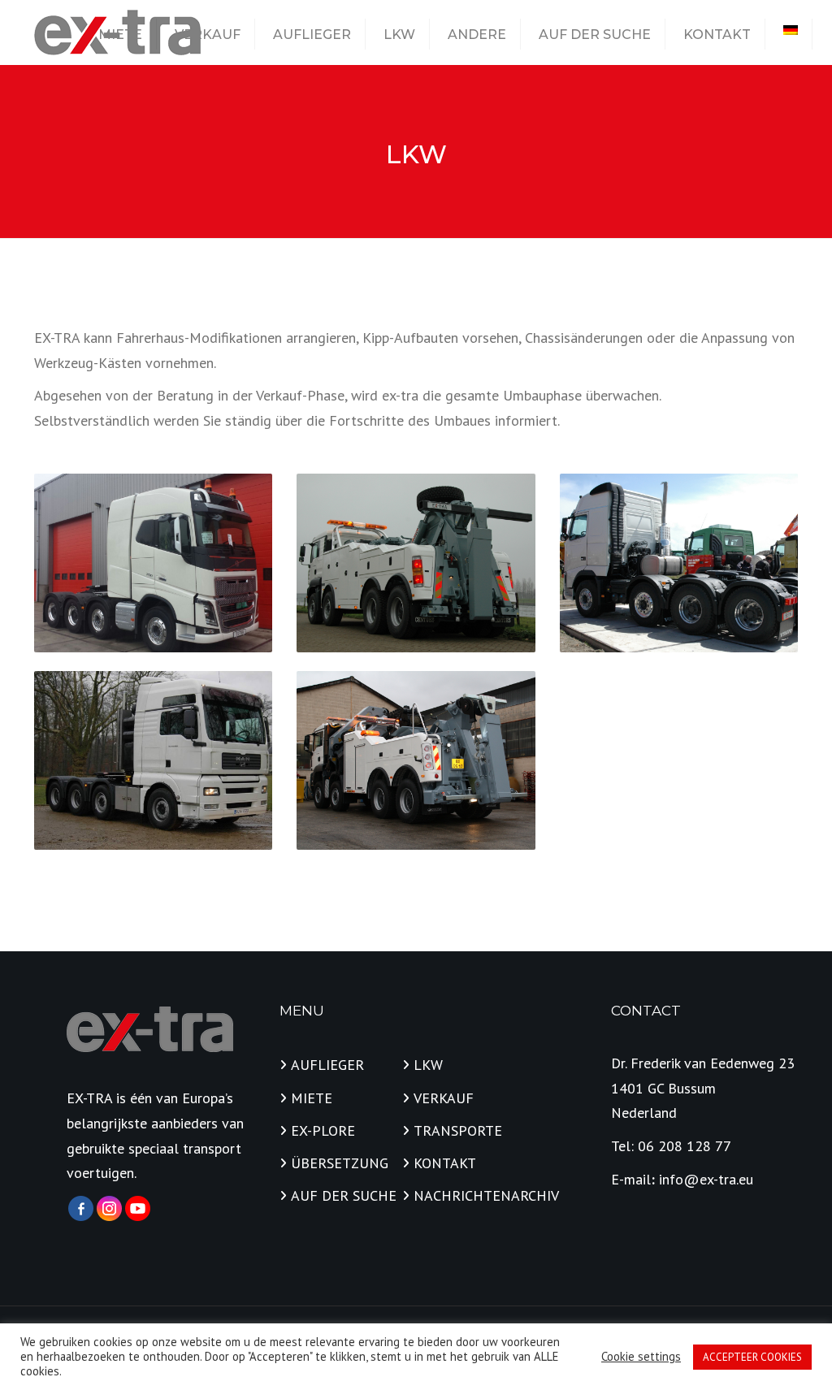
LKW (399, 34)
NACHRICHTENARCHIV (469, 1195)
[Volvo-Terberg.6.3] (679, 563)
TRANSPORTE (458, 1130)
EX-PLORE (323, 1130)
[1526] (416, 760)
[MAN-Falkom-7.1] (416, 563)
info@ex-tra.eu (706, 1179)
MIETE (120, 34)
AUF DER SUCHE (595, 34)
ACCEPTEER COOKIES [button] (752, 1357)
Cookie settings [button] (641, 1356)
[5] (153, 563)
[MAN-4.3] (153, 760)
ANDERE (477, 34)
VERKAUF (207, 34)
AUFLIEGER (312, 34)
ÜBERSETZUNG (339, 1163)
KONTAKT (717, 34)
